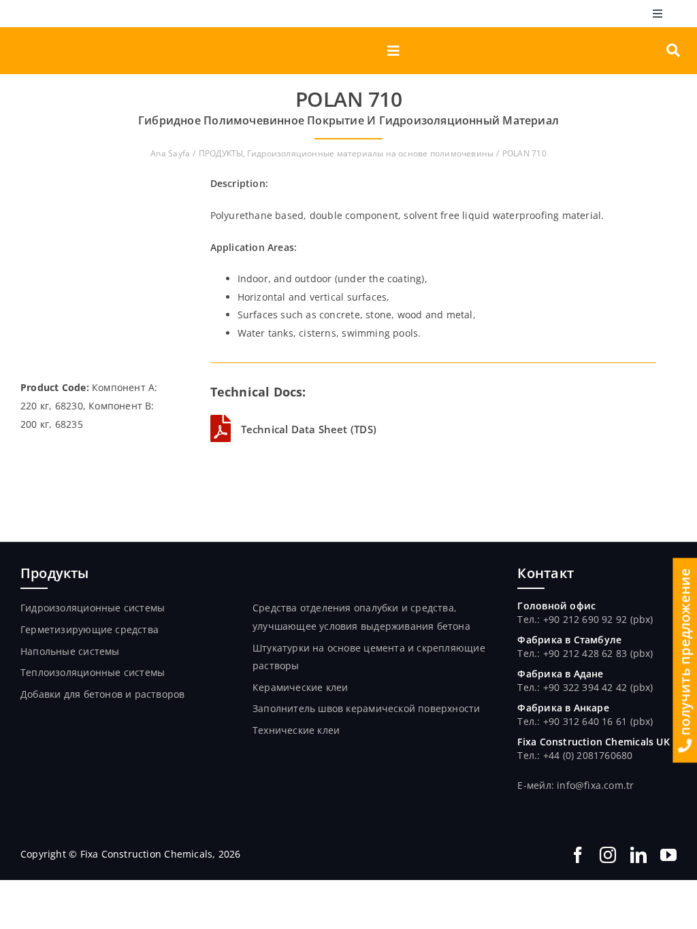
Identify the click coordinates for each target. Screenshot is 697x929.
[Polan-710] (95, 179)
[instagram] (608, 855)
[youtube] (668, 855)
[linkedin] (638, 855)
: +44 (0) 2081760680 (584, 755)
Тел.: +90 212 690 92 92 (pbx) (585, 619)
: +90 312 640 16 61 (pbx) (595, 721)
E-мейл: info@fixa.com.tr (575, 785)
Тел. (527, 653)
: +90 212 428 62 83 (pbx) (595, 653)
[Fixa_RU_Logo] (79, 31)
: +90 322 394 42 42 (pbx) (595, 687)
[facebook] (578, 855)
